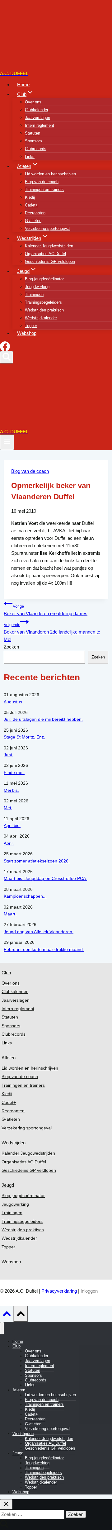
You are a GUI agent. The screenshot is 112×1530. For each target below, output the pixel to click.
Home (23, 84)
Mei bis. (11, 790)
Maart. (10, 913)
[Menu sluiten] (2, 1328)
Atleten (9, 1057)
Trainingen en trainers (44, 189)
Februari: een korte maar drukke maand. (44, 949)
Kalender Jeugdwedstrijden (49, 246)
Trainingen (34, 294)
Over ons (33, 102)
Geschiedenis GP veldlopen (50, 261)
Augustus (13, 701)
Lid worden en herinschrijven (50, 174)
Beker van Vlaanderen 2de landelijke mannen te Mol (52, 632)
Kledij (30, 197)
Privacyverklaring (59, 1291)
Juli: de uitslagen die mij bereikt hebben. (43, 719)
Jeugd (8, 1185)
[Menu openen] (7, 442)
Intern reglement (39, 125)
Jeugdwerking (37, 286)
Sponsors (33, 141)
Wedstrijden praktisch (44, 310)
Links (30, 156)
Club (6, 972)
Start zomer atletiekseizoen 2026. (37, 860)
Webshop (26, 333)
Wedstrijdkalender (41, 318)
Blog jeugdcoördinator (44, 279)
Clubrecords (35, 148)
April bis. (12, 825)
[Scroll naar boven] (6, 1315)
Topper (31, 325)
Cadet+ (31, 205)
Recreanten (35, 213)
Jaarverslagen (37, 117)
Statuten (32, 133)
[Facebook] (5, 349)
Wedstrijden (14, 1142)
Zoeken (11, 646)
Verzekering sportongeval (47, 228)
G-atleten (33, 220)
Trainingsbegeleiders (43, 302)
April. (9, 843)
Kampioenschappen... (25, 896)
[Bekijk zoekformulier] (6, 357)
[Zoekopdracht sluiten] (6, 1504)
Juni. (8, 754)
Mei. (8, 807)
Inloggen (89, 1291)
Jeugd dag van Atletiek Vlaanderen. (38, 931)
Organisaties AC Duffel (45, 253)
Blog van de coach (41, 181)
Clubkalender (36, 109)
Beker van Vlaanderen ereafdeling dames (45, 610)
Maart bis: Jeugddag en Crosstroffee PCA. (45, 878)
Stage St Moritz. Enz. (24, 736)
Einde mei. (14, 772)
